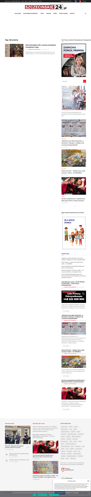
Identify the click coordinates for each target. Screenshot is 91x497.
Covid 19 (76, 426)
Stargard (72, 448)
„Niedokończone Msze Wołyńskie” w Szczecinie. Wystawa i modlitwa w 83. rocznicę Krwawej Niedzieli (72, 143)
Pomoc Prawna (35, 1)
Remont (62, 448)
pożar (72, 446)
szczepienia (69, 451)
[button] (88, 481)
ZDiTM (62, 458)
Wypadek (69, 453)
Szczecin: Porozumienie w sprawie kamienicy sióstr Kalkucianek (19, 454)
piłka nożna (75, 439)
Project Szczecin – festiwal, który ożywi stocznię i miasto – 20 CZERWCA (73, 172)
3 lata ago (44, 49)
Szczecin (63, 138)
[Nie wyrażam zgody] (89, 494)
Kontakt (40, 1)
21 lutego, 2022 (81, 287)
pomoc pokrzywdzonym (71, 443)
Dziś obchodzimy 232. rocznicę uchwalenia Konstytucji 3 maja (41, 46)
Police (71, 441)
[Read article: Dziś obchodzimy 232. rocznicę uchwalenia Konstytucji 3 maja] (14, 50)
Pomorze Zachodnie (65, 446)
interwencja (63, 434)
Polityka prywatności (54, 494)
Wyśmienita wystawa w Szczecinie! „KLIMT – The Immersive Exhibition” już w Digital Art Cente (45, 476)
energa (75, 429)
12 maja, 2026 (80, 353)
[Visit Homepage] (45, 7)
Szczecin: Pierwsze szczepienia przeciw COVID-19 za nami (14, 446)
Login (85, 1)
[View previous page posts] (72, 206)
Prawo (30, 1)
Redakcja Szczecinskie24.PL (34, 49)
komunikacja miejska (72, 434)
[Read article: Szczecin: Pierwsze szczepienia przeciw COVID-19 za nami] (18, 435)
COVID (70, 426)
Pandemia (69, 439)
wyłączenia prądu (77, 453)
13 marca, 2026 (81, 383)
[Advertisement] (45, 26)
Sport (23, 1)
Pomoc (62, 443)
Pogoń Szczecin (64, 441)
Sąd (79, 451)
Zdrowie (26, 1)
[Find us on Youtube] (80, 1)
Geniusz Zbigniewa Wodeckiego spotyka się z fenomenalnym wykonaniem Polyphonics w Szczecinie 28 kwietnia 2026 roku (73, 276)
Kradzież (68, 436)
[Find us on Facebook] (76, 1)
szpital (75, 451)
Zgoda (34, 494)
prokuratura (78, 446)
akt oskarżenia (64, 426)
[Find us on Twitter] (78, 1)
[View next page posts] (75, 206)
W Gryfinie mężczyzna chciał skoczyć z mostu (19, 459)
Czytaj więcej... (67, 311)
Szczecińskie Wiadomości (15, 1)
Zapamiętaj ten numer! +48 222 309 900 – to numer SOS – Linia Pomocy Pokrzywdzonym (73, 283)
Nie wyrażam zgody (42, 494)
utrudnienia (63, 453)
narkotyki (63, 439)
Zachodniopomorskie (71, 456)
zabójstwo (63, 456)
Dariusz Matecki (64, 429)
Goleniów (73, 431)
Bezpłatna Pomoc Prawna (69, 291)
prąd (83, 446)
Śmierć (67, 458)
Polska (80, 441)
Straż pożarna (79, 448)
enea (71, 429)
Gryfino (78, 431)
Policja (75, 441)
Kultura (63, 168)
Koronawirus (80, 434)
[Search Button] (85, 13)
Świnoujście (73, 458)
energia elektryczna (65, 431)
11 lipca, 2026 (81, 320)
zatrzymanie (80, 456)
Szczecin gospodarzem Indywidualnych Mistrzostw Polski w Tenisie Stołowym (73, 200)
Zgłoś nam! (7, 1)
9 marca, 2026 (36, 479)
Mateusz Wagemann (76, 436)
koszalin (63, 436)
